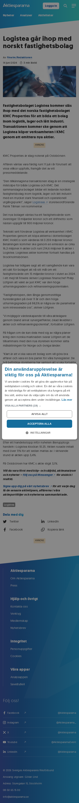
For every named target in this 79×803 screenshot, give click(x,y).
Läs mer (67, 399)
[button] (39, 405)
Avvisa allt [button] (39, 414)
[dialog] (39, 402)
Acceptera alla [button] (39, 423)
